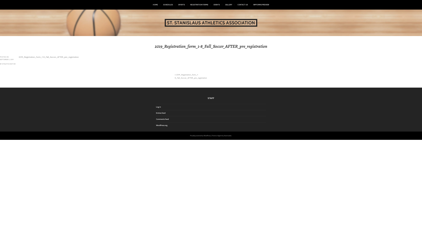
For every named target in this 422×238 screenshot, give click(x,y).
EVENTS (217, 5)
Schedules (168, 5)
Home (155, 5)
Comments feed (162, 119)
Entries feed (161, 113)
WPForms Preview (261, 5)
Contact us (242, 5)
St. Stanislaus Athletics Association (211, 22)
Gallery (228, 5)
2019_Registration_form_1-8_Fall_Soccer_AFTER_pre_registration (49, 57)
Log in (158, 107)
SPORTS (181, 5)
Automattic (228, 136)
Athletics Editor (8, 64)
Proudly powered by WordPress (200, 136)
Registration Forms (199, 5)
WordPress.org (161, 125)
